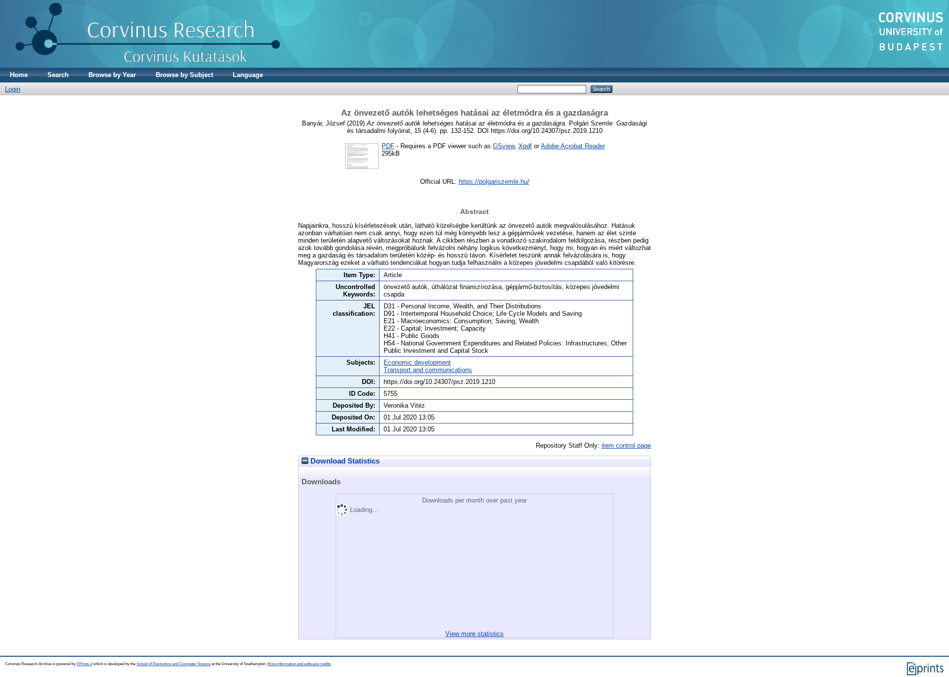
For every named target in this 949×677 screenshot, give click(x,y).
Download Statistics (344, 461)
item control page (626, 445)
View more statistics (474, 633)
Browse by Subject (184, 75)
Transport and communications (428, 370)
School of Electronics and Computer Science (173, 664)
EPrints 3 (84, 664)
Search (58, 75)
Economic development (417, 362)
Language (248, 75)
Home (19, 75)
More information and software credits (299, 664)
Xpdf (525, 146)
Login (12, 89)
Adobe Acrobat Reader (573, 146)
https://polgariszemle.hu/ (494, 181)
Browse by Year (112, 75)
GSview (504, 146)
